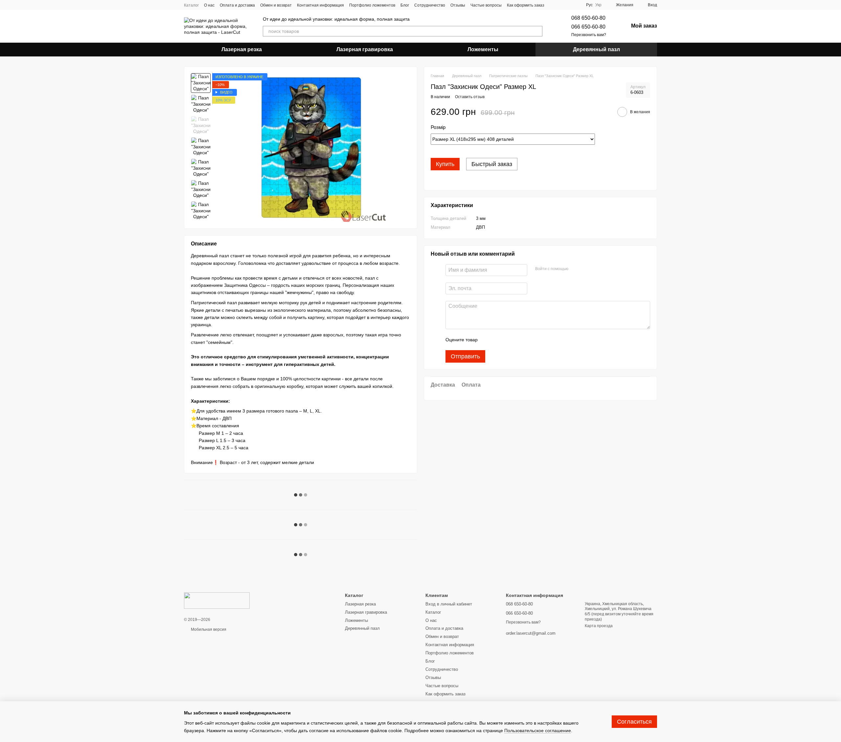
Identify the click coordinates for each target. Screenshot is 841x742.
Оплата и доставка (237, 5)
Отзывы (457, 5)
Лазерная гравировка (364, 49)
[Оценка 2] (499, 340)
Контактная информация (320, 5)
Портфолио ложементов (372, 5)
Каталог (191, 5)
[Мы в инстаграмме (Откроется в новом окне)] (553, 5)
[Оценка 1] (488, 340)
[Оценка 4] (520, 340)
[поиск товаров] (537, 31)
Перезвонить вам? (588, 34)
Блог (404, 5)
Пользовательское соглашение (537, 730)
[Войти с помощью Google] (576, 269)
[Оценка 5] (530, 340)
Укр (598, 5)
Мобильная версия (208, 629)
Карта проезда (599, 626)
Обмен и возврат (276, 5)
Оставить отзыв (470, 97)
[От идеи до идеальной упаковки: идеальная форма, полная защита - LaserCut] (217, 600)
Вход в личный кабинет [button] (448, 604)
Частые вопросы (486, 5)
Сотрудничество (429, 5)
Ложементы (482, 49)
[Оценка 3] (509, 340)
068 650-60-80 (588, 18)
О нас (209, 5)
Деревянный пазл (596, 49)
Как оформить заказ (525, 5)
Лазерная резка (241, 49)
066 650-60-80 (588, 27)
